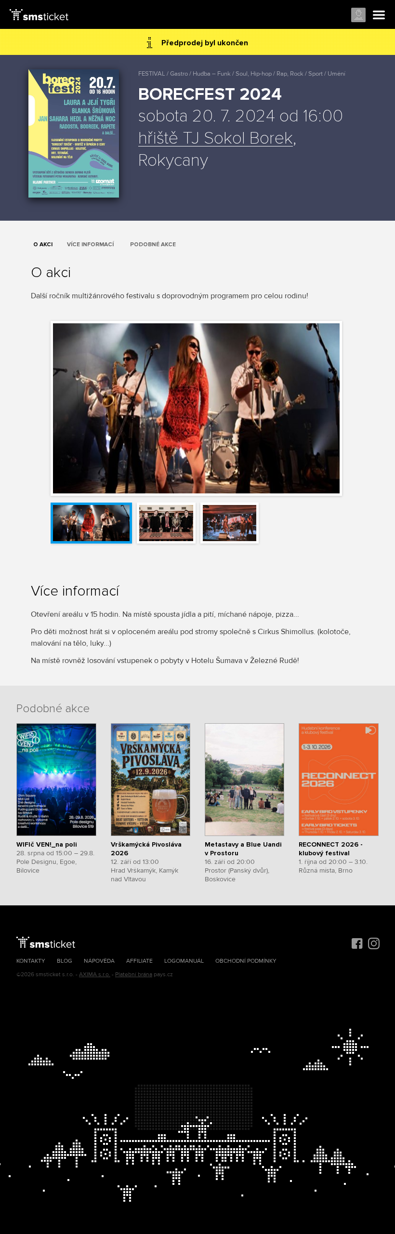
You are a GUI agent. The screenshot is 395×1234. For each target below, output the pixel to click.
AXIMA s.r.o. (94, 974)
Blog (64, 961)
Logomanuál (184, 961)
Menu (379, 15)
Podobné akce (153, 244)
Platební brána (133, 974)
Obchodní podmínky (245, 961)
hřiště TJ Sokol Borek (215, 138)
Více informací (90, 244)
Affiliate (139, 961)
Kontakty (30, 961)
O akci (43, 244)
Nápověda (99, 961)
